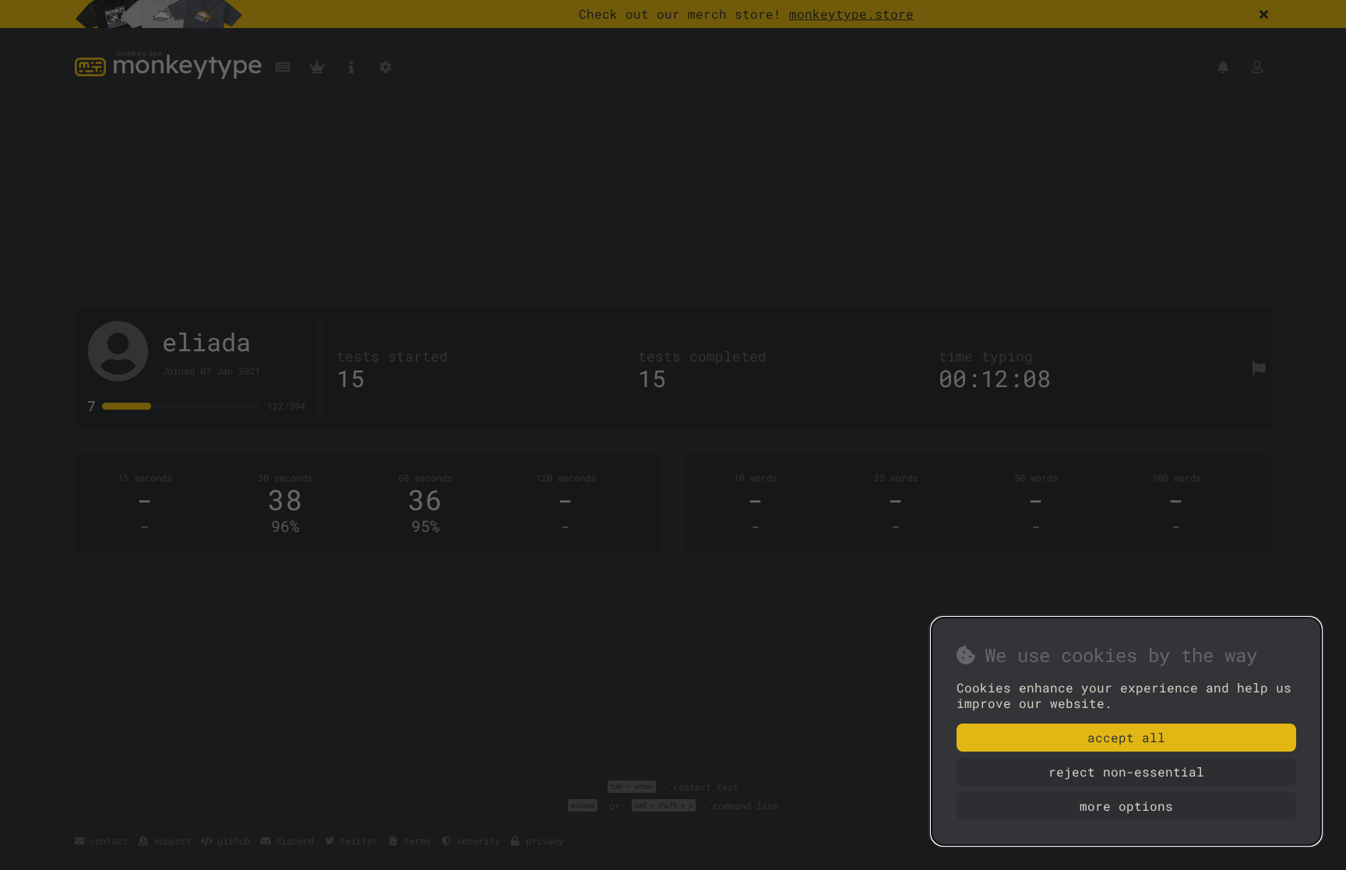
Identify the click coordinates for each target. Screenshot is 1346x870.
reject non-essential (1126, 771)
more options (1126, 806)
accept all (1126, 737)
